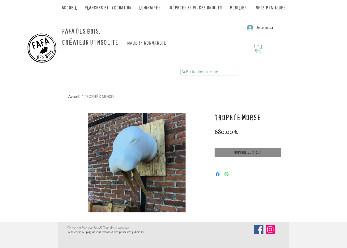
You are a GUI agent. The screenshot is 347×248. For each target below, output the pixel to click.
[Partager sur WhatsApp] (226, 174)
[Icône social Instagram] (270, 229)
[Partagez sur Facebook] (217, 174)
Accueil (74, 96)
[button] (258, 48)
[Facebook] (258, 229)
